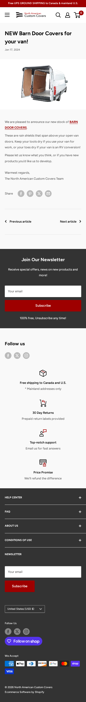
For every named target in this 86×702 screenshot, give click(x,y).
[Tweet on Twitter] (39, 193)
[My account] (67, 15)
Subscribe (43, 306)
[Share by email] (48, 193)
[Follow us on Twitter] (17, 355)
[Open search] (58, 15)
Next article (68, 221)
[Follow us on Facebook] (8, 355)
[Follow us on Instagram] (26, 355)
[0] (77, 15)
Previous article (20, 221)
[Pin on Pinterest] (30, 193)
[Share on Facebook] (21, 193)
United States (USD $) (20, 608)
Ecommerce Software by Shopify (24, 692)
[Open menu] (7, 15)
